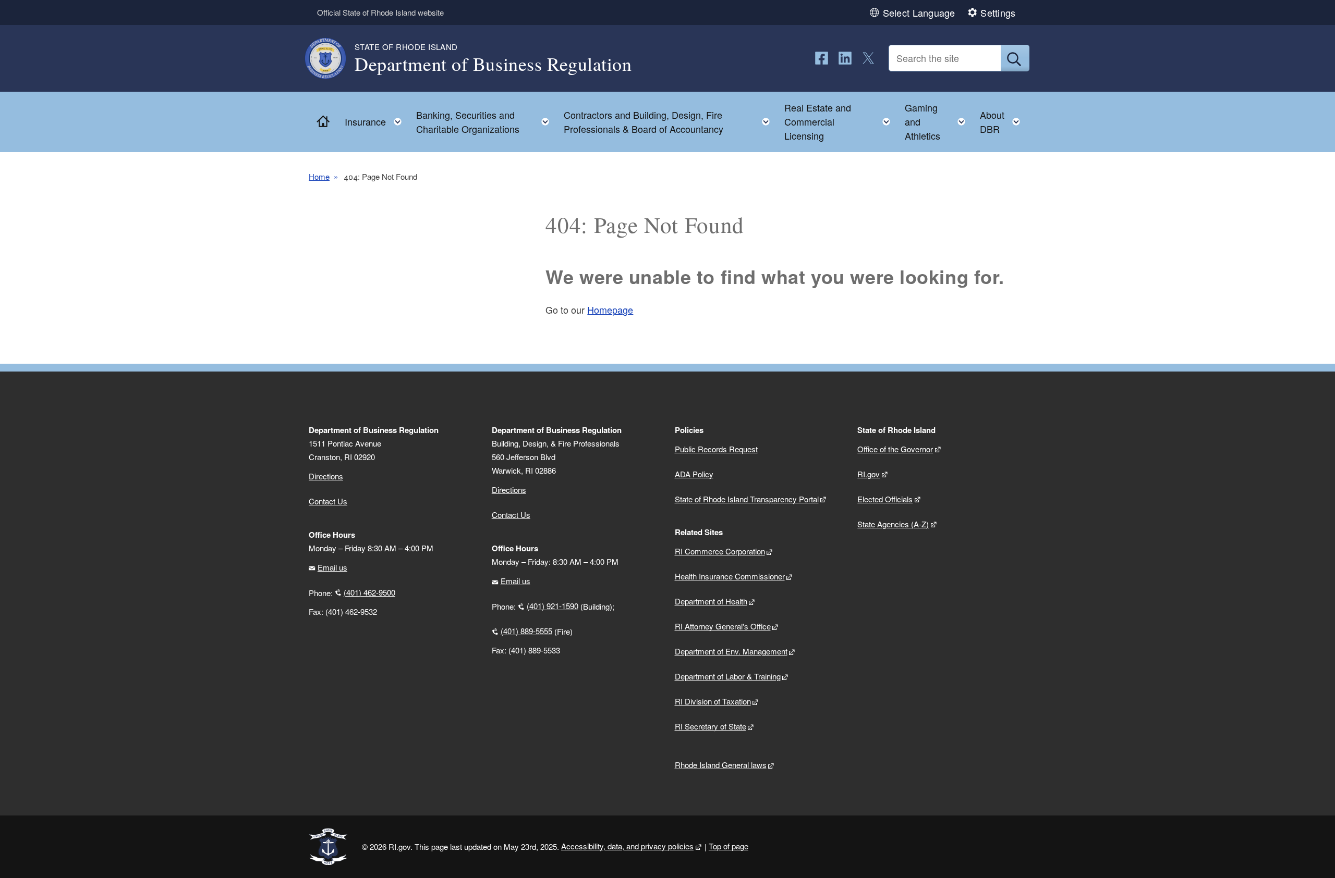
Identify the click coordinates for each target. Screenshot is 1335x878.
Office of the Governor (895, 448)
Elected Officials (885, 498)
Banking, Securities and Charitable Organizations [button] (485, 121)
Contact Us (328, 501)
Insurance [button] (376, 119)
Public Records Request (716, 448)
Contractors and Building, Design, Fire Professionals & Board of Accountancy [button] (670, 121)
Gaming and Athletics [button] (938, 121)
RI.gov (868, 473)
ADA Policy (694, 473)
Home (319, 176)
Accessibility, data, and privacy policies (627, 845)
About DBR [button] (1003, 121)
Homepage (610, 309)
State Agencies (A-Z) (893, 523)
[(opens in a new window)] (821, 58)
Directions (509, 489)
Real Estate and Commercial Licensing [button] (840, 121)
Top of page (728, 845)
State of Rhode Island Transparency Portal (747, 498)
